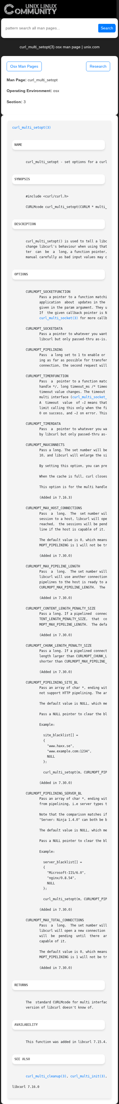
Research (98, 66)
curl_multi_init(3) (87, 1076)
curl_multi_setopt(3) (31, 128)
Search (107, 28)
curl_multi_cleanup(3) (46, 1076)
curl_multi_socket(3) (58, 318)
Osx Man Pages (24, 66)
